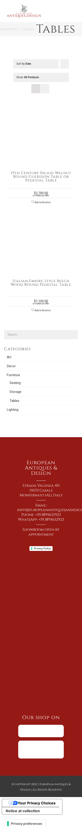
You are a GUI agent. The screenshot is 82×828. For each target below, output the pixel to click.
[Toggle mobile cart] (65, 8)
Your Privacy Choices (37, 803)
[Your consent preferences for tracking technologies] (25, 823)
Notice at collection (23, 811)
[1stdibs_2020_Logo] (41, 742)
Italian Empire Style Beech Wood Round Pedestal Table (41, 282)
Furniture (13, 375)
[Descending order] (64, 64)
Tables (14, 401)
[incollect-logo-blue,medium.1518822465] (41, 726)
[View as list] (44, 88)
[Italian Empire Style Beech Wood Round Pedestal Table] (41, 219)
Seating (15, 383)
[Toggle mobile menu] (73, 8)
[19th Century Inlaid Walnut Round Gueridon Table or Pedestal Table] (41, 110)
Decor (11, 366)
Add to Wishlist (42, 202)
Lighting (12, 410)
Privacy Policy (42, 548)
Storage (15, 392)
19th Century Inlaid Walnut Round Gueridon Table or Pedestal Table (41, 176)
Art (9, 357)
